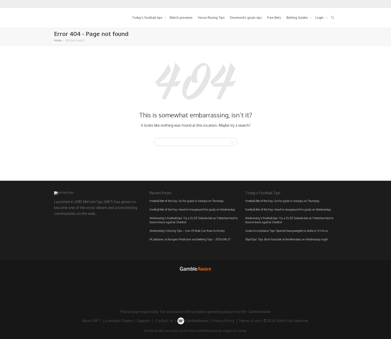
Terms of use (249, 320)
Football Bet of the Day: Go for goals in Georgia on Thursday (187, 201)
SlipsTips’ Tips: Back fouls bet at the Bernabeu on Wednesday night (286, 239)
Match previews (181, 17)
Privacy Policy (223, 320)
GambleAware (196, 320)
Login (319, 17)
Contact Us (164, 320)
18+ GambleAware (256, 311)
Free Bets (274, 17)
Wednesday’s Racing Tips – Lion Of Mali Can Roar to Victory (187, 230)
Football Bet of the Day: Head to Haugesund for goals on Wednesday (192, 209)
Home (57, 40)
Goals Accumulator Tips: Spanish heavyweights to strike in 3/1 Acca (286, 230)
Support (143, 320)
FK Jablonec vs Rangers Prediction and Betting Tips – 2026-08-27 (190, 239)
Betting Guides (297, 17)
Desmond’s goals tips (246, 17)
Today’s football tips (147, 17)
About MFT (91, 320)
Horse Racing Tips (211, 17)
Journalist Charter (119, 320)
